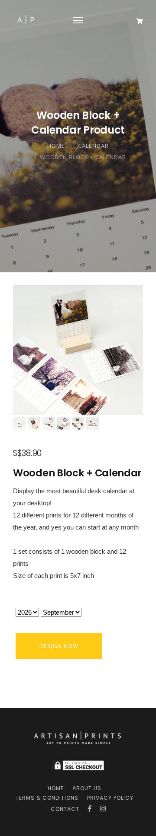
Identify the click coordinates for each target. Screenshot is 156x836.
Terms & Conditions (47, 797)
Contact (65, 809)
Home (56, 146)
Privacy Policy (110, 797)
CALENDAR (93, 146)
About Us (86, 788)
